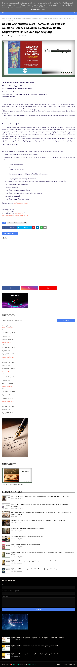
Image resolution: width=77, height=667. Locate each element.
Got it (44, 10)
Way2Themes (16, 664)
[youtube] (48, 288)
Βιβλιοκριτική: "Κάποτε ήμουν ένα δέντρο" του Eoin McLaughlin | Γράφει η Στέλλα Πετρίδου (37, 637)
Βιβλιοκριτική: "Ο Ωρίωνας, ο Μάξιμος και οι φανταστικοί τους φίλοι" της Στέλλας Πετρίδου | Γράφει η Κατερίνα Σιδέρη (42, 554)
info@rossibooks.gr (8, 215)
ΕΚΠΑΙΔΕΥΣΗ (13, 18)
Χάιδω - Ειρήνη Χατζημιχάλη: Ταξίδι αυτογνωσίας (25, 544)
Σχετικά (65, 664)
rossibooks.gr (19, 213)
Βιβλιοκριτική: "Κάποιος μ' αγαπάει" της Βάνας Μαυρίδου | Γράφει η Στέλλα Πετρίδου (35, 569)
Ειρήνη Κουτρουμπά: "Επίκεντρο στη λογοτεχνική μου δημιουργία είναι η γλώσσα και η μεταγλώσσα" (40, 496)
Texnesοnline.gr (7, 36)
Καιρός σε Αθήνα (7, 386)
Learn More (35, 10)
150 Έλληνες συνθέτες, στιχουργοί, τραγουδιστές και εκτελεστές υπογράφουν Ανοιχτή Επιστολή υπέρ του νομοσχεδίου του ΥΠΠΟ (41, 513)
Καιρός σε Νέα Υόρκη (8, 357)
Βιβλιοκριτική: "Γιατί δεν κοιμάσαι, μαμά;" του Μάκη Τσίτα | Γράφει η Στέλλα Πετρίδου (35, 646)
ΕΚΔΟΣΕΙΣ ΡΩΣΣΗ (12, 222)
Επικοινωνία (72, 664)
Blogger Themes (32, 664)
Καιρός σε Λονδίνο (7, 328)
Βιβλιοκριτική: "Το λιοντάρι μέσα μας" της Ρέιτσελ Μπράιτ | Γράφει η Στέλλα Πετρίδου (35, 654)
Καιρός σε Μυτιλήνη (8, 401)
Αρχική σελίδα (5, 18)
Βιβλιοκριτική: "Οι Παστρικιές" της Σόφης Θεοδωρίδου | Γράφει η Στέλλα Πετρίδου (34, 561)
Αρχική (58, 664)
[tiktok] (66, 288)
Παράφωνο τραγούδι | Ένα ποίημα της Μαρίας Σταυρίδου (27, 528)
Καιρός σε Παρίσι (7, 342)
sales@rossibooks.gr (21, 215)
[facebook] (11, 288)
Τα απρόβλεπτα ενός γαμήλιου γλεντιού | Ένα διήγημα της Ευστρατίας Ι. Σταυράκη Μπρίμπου (38, 520)
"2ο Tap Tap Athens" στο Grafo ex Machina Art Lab (27, 536)
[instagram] (29, 288)
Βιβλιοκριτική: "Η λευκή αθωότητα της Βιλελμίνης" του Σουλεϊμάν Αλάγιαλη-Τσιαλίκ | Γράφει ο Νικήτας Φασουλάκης (40, 505)
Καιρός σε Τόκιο (7, 372)
